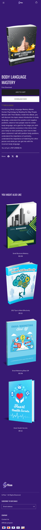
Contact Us (5, 519)
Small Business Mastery (20, 253)
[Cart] (37, 2)
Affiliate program (7, 523)
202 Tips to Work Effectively (20, 310)
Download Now (20, 99)
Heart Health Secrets (20, 428)
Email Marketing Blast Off (20, 371)
